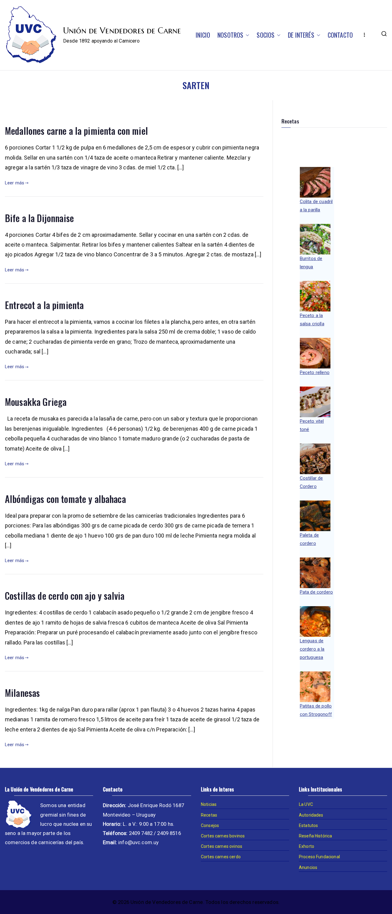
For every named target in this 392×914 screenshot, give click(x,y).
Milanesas (22, 693)
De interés (301, 35)
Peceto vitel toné (312, 425)
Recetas (209, 815)
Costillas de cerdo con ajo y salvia (64, 595)
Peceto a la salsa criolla (312, 320)
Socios (265, 35)
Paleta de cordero (309, 539)
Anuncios (308, 867)
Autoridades (311, 815)
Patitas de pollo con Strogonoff (316, 710)
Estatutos (308, 825)
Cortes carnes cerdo (221, 856)
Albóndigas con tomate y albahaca (65, 499)
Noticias (209, 804)
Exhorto (306, 846)
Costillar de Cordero (311, 482)
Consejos (210, 825)
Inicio (203, 35)
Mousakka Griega (35, 402)
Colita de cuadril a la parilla (316, 206)
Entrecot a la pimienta (44, 305)
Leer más (14, 183)
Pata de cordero (316, 592)
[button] (246, 34)
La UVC (306, 804)
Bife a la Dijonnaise (39, 218)
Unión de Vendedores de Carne (122, 30)
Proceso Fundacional (319, 856)
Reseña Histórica (315, 835)
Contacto (340, 35)
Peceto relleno (315, 372)
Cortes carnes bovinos (223, 835)
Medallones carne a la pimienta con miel (76, 131)
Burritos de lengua (311, 263)
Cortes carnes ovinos (221, 846)
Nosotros (230, 35)
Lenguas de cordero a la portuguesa (312, 649)
